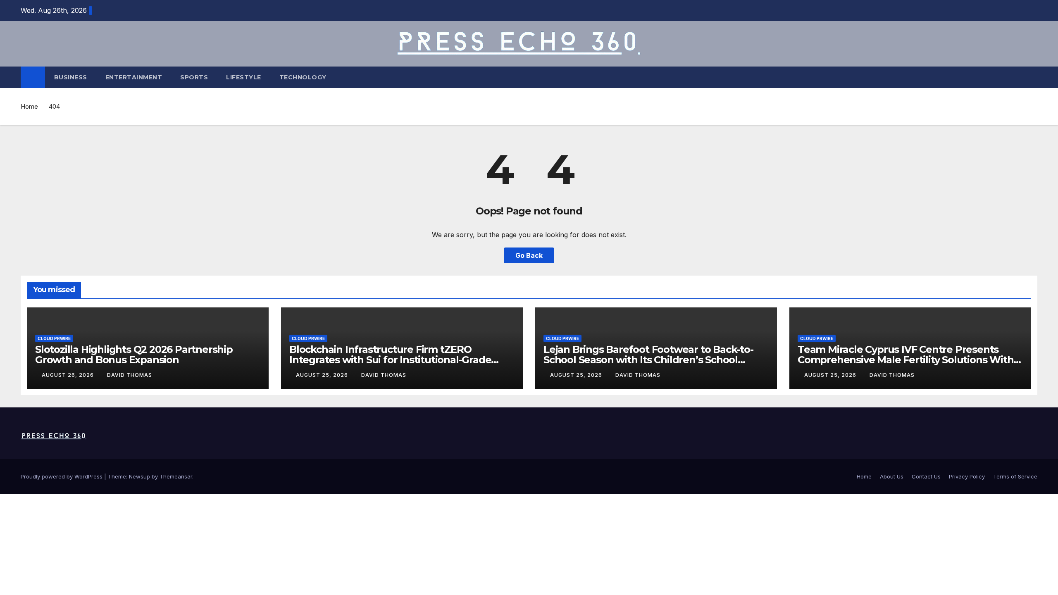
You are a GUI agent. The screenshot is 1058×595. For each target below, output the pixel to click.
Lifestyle (243, 77)
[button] (1031, 77)
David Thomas (129, 375)
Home (29, 106)
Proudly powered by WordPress (62, 476)
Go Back (529, 255)
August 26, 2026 (68, 375)
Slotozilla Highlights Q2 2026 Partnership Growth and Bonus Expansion (134, 354)
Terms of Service (1015, 476)
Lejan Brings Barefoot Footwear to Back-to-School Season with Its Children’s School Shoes (648, 359)
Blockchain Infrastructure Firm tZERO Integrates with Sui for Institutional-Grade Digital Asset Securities (390, 359)
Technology (302, 77)
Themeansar (176, 476)
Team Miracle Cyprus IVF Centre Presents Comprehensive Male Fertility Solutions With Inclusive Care (905, 359)
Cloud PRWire (54, 338)
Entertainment (133, 77)
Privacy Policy (967, 476)
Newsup (139, 476)
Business (70, 77)
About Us (891, 476)
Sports (194, 77)
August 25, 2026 (323, 375)
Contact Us (926, 476)
